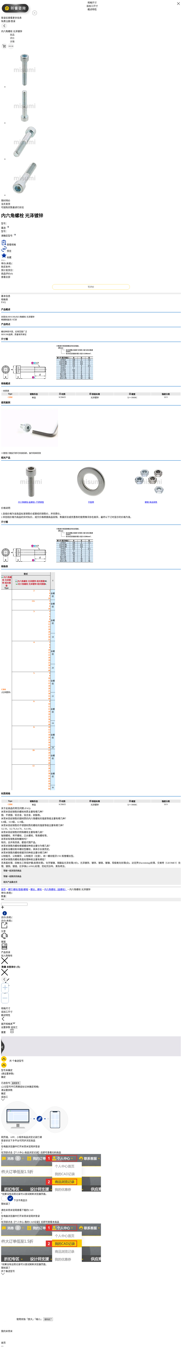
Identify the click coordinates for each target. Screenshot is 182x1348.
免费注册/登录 (8, 21)
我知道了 (48, 1319)
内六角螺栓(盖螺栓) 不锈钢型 (31, 502)
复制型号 (15, 1083)
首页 (3, 889)
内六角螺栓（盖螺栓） (55, 889)
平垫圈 (91, 502)
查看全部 (5, 277)
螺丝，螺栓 (36, 889)
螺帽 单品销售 (151, 502)
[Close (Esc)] (2, 1346)
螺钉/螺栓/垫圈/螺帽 (18, 889)
